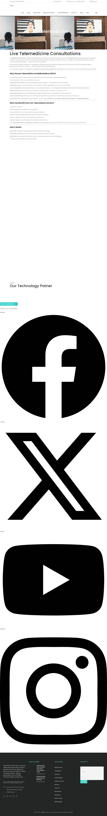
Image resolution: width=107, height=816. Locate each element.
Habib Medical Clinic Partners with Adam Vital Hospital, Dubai (41, 769)
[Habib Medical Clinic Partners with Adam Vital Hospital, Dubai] (32, 768)
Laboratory (57, 774)
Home (49, 36)
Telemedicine (58, 770)
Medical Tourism (58, 798)
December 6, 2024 (41, 774)
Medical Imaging (59, 777)
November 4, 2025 (40, 781)
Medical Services (59, 767)
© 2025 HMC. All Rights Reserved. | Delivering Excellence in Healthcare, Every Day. (53, 812)
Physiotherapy (58, 791)
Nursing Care (58, 794)
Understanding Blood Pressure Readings (40, 778)
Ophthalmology (58, 801)
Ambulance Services (59, 781)
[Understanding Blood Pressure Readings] (32, 779)
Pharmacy (57, 784)
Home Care (57, 788)
